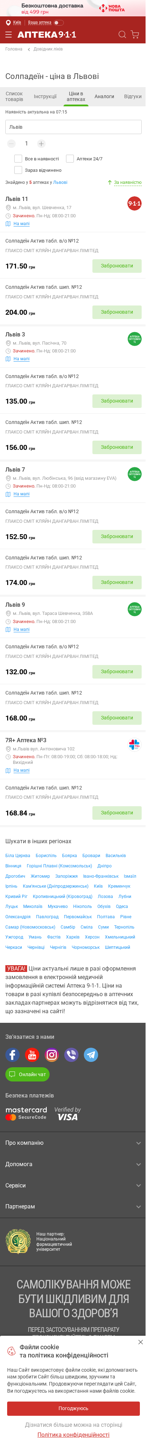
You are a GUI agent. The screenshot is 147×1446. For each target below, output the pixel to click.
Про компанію (24, 1142)
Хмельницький (120, 937)
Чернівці (36, 947)
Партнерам (20, 1206)
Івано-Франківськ (100, 876)
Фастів (54, 937)
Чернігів (58, 947)
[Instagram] (52, 1055)
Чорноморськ (86, 947)
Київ (98, 886)
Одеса (122, 906)
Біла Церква (17, 855)
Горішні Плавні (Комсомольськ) (59, 865)
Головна (13, 49)
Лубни (124, 896)
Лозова (105, 896)
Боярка (69, 855)
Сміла (87, 927)
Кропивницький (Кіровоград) (62, 896)
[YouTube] (32, 1055)
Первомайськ (78, 916)
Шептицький (117, 947)
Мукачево (58, 906)
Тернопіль (124, 927)
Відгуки (133, 96)
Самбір (68, 927)
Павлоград (47, 916)
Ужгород (14, 937)
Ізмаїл (130, 876)
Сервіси (15, 1185)
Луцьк (11, 906)
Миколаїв (32, 906)
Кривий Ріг (16, 896)
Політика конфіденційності (73, 1434)
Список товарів (14, 96)
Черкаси (13, 947)
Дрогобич (15, 876)
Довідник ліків (48, 49)
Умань (35, 937)
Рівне (125, 916)
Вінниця (13, 865)
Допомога (18, 1164)
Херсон (92, 937)
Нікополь (82, 906)
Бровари (91, 855)
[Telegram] (91, 1055)
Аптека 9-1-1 (46, 34)
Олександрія (18, 916)
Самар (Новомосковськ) (30, 927)
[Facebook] (12, 1055)
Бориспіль (46, 855)
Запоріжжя (66, 876)
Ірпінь (11, 886)
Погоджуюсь (141, 1342)
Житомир (40, 876)
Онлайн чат (32, 1074)
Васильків (116, 855)
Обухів (104, 906)
